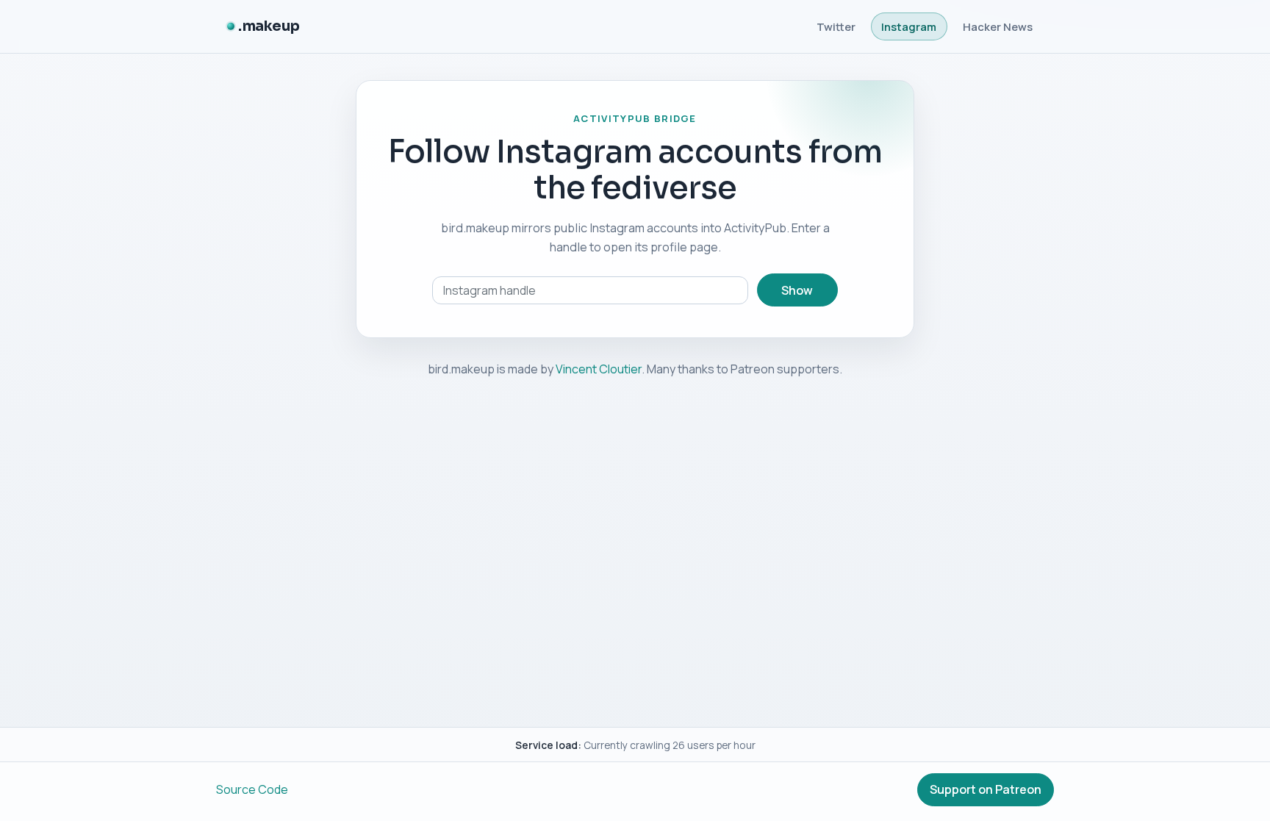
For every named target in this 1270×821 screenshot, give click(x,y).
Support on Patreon (985, 789)
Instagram (908, 26)
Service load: (548, 745)
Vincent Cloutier (599, 369)
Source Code (252, 789)
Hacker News (998, 26)
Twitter (836, 26)
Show (797, 290)
